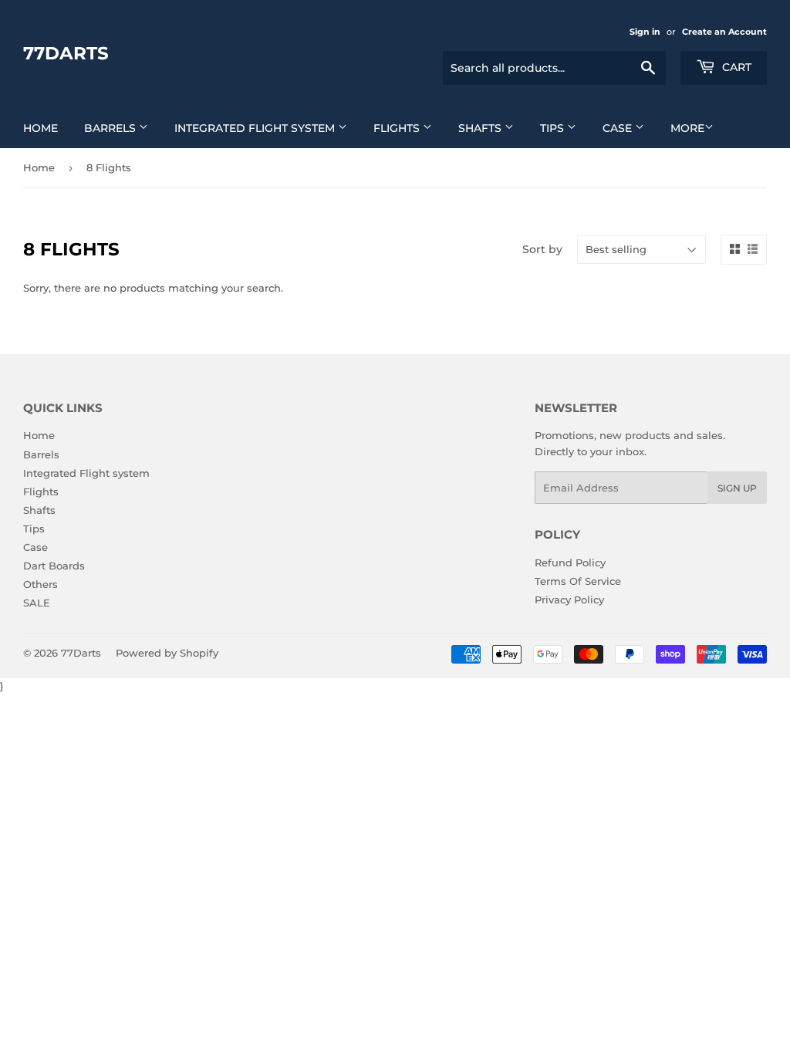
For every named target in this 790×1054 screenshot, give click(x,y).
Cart (735, 67)
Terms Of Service (578, 581)
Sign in (645, 31)
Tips (553, 128)
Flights (398, 128)
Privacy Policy (569, 599)
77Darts (66, 53)
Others (40, 584)
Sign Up (737, 488)
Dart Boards (54, 565)
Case (619, 128)
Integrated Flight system (256, 128)
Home (40, 128)
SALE (36, 602)
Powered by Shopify (167, 653)
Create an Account (724, 31)
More (687, 128)
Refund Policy (570, 562)
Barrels (111, 128)
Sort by (542, 249)
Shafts (481, 128)
